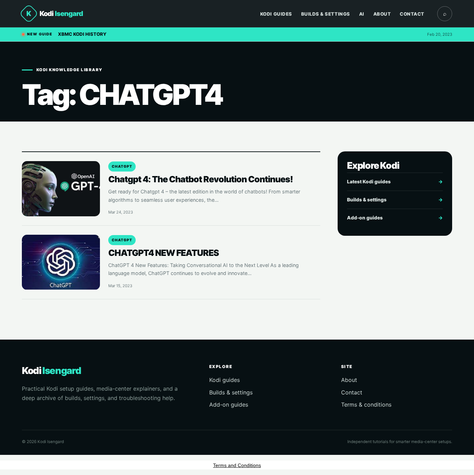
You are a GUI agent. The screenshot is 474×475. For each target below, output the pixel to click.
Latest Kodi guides (395, 181)
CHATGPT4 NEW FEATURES (163, 253)
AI (361, 14)
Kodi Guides (276, 14)
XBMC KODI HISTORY (82, 34)
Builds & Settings (325, 14)
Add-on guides (395, 217)
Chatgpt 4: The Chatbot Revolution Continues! (200, 179)
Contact (412, 14)
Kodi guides (224, 379)
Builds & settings (395, 199)
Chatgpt (122, 166)
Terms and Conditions (237, 465)
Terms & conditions (366, 404)
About (382, 14)
